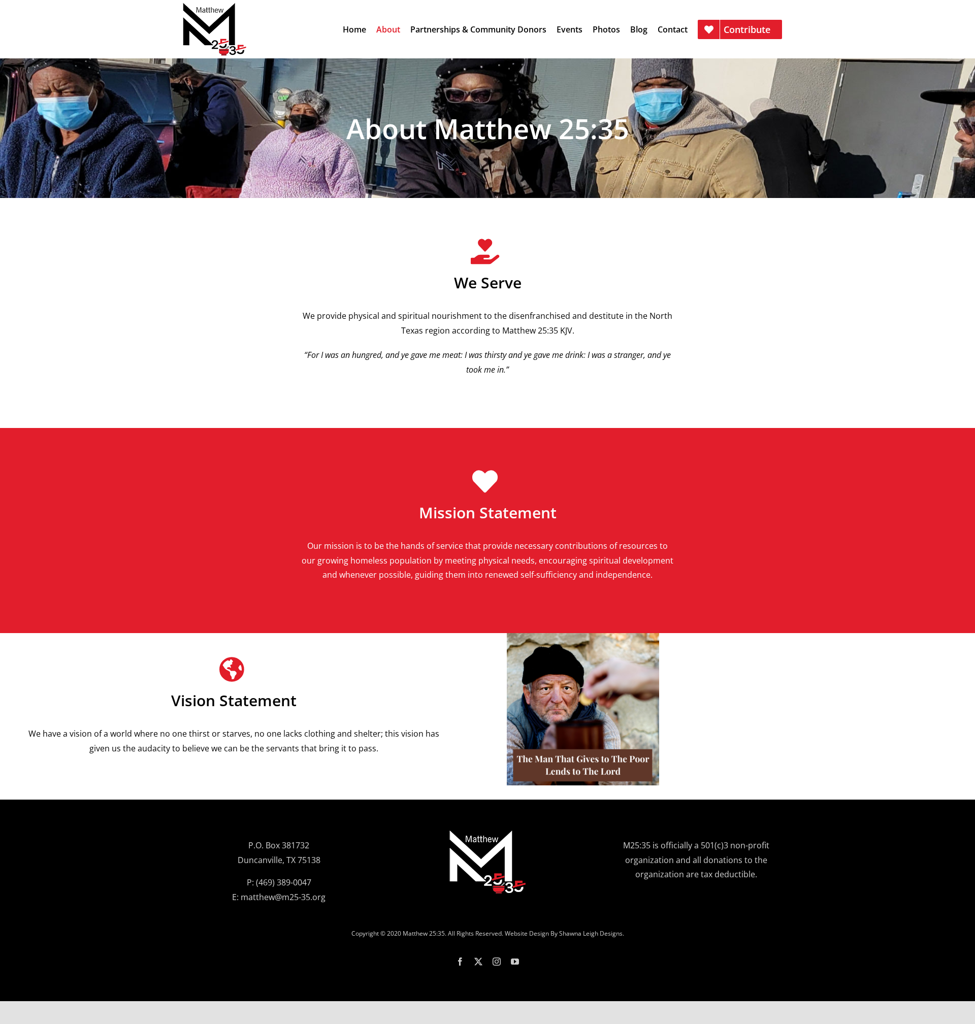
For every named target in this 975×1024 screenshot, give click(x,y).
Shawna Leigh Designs (591, 933)
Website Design (527, 933)
